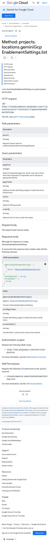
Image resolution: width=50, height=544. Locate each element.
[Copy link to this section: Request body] (19, 225)
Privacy (16, 524)
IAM (22, 369)
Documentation (14, 23)
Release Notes (7, 462)
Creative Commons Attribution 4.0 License (18, 410)
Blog (3, 501)
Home (4, 23)
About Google (7, 524)
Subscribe (40, 533)
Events (4, 505)
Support (5, 458)
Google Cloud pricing (9, 437)
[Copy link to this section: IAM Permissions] (22, 364)
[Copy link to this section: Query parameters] (24, 153)
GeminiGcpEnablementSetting (27, 269)
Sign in (44, 3)
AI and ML (25, 23)
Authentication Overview (36, 357)
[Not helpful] (19, 31)
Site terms (25, 524)
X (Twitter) (6, 508)
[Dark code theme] (45, 264)
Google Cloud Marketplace (11, 440)
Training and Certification (11, 491)
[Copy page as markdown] (12, 58)
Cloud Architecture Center (11, 487)
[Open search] (33, 2)
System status (7, 466)
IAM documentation (34, 384)
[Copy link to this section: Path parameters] (22, 123)
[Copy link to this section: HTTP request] (19, 99)
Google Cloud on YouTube (11, 512)
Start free (9, 16)
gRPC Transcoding (21, 117)
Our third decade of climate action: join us (18, 528)
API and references (31, 26)
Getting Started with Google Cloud (14, 479)
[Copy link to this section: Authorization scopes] (27, 340)
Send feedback (11, 36)
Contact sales (7, 444)
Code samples (7, 483)
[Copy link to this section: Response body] (20, 237)
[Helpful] (16, 31)
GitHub (4, 476)
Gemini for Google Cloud (20, 9)
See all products (8, 433)
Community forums (9, 454)
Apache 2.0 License (21, 413)
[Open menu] (3, 3)
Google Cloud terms (39, 524)
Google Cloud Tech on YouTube (13, 516)
